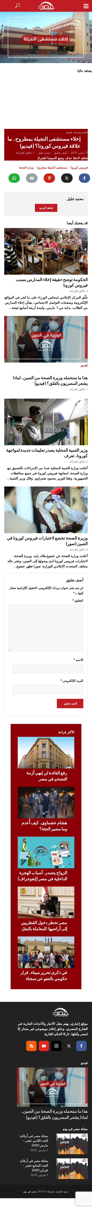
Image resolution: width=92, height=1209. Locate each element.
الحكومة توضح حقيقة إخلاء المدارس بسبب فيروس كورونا (52, 282)
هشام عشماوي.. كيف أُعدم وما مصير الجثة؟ (44, 825)
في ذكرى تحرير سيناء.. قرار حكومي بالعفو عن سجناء (44, 975)
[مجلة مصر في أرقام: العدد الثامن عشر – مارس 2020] (72, 1144)
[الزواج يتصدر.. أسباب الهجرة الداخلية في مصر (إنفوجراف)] (46, 852)
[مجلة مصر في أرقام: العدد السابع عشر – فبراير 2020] (72, 1168)
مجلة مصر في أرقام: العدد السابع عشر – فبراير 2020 (34, 1165)
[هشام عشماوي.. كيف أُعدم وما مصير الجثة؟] (46, 802)
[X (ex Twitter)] (69, 1046)
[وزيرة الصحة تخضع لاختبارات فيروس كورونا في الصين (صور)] (46, 510)
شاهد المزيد (46, 208)
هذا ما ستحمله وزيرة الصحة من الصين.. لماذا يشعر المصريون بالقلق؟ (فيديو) (50, 380)
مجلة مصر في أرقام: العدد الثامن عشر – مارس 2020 (34, 1140)
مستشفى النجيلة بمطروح (52, 167)
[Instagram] (56, 1046)
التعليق (77, 600)
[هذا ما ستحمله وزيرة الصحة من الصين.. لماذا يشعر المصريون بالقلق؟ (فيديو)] (52, 1087)
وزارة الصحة (26, 167)
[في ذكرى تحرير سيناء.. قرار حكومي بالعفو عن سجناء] (46, 952)
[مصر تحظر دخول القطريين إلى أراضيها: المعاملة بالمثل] (46, 902)
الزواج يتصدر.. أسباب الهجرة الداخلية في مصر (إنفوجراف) (42, 875)
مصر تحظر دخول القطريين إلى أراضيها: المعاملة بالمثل (44, 925)
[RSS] (31, 1046)
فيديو (69, 132)
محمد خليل (44, 153)
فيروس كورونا (79, 167)
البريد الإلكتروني (71, 680)
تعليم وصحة (81, 132)
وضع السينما (56, 158)
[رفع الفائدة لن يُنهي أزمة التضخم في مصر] (46, 752)
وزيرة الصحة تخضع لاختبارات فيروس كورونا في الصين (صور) (47, 540)
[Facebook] (81, 1046)
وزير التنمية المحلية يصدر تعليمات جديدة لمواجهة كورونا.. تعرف (47, 452)
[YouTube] (44, 1046)
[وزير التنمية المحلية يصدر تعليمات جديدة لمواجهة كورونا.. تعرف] (46, 422)
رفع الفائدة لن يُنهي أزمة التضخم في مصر (46, 775)
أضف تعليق (60, 153)
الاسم (78, 660)
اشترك (42, 158)
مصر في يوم (29, 1191)
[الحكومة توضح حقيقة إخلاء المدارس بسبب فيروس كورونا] (46, 251)
